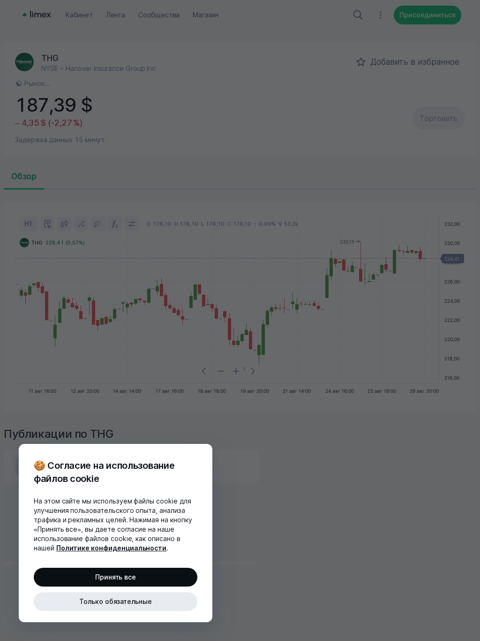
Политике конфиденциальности (111, 548)
